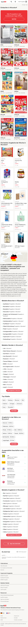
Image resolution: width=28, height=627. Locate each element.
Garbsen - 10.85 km (7, 433)
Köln (23, 400)
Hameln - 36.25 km (18, 433)
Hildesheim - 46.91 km (8, 426)
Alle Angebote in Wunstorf (14, 390)
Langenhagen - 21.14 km (8, 440)
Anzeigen (24, 4)
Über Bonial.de (4, 565)
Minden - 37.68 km (7, 429)
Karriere (2, 570)
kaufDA (3, 555)
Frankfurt (5, 403)
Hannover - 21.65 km (8, 422)
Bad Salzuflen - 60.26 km (9, 437)
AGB (2, 619)
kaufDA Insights (4, 597)
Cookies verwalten (18, 619)
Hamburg (10, 400)
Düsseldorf (10, 407)
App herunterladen (5, 599)
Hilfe (2, 615)
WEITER (14, 19)
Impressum (16, 615)
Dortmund (19, 403)
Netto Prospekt (4, 587)
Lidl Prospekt (3, 589)
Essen (4, 407)
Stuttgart (12, 403)
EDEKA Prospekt (4, 575)
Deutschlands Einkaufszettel (7, 595)
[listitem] (7, 36)
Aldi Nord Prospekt (5, 585)
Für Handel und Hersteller (6, 568)
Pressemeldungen (5, 601)
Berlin (4, 400)
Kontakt (16, 617)
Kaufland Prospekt (5, 577)
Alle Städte (14, 410)
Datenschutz (3, 617)
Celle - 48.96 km (18, 429)
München (17, 400)
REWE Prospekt (4, 579)
